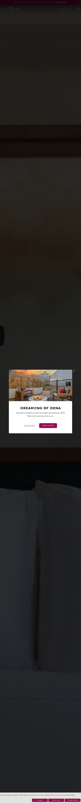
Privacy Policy (57, 795)
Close (74, 371)
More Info (56, 800)
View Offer (29, 425)
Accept (40, 800)
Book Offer (48, 425)
